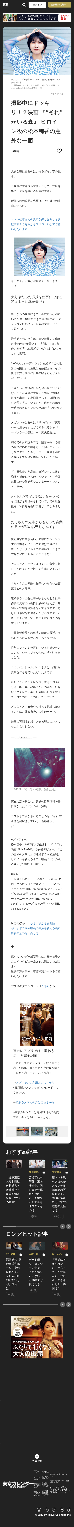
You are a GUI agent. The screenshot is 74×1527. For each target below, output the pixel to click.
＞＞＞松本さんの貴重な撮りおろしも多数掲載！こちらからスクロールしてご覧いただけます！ (36, 224)
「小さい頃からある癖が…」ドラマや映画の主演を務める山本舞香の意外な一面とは (36, 928)
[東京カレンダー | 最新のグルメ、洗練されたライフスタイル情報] (5, 4)
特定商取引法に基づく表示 (45, 1492)
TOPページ (36, 1472)
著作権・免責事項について (45, 1484)
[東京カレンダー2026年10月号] (37, 1336)
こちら (45, 986)
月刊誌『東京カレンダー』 (58, 1475)
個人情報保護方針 (45, 1477)
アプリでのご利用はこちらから (35, 1082)
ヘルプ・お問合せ (37, 1478)
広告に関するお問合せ (37, 1485)
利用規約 (45, 1472)
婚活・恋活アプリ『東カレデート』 (59, 1481)
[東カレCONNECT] (37, 17)
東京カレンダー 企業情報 (37, 1493)
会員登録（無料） (60, 4)
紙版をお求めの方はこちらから (35, 1102)
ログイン (37, 4)
